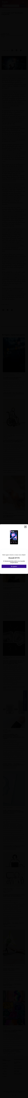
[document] (14, 549)
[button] (25, 527)
